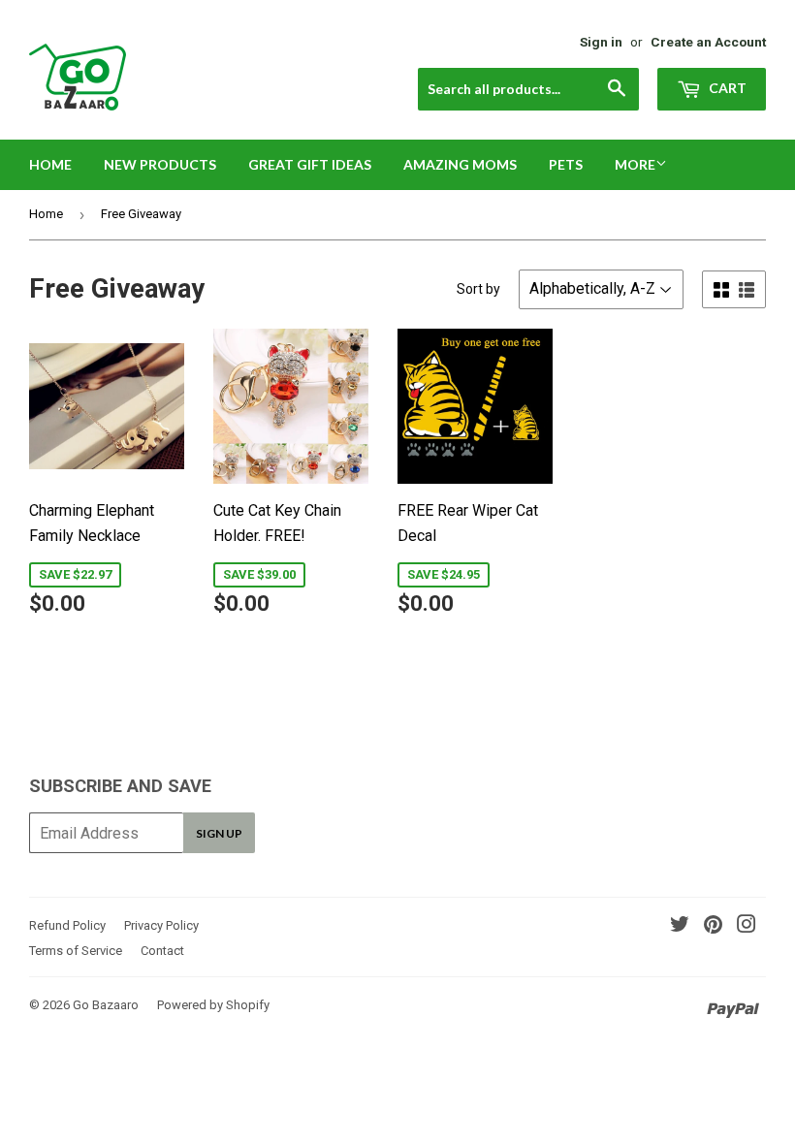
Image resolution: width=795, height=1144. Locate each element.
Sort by (478, 289)
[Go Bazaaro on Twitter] (679, 926)
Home (46, 214)
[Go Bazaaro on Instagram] (746, 926)
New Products (160, 164)
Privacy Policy (161, 925)
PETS (566, 164)
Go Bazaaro (106, 1005)
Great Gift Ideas (309, 164)
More (635, 164)
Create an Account (708, 41)
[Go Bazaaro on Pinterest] (713, 926)
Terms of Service (75, 950)
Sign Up (219, 833)
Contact (162, 950)
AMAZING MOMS (460, 164)
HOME (50, 164)
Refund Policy (67, 925)
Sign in (601, 41)
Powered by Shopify (213, 1005)
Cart (726, 87)
